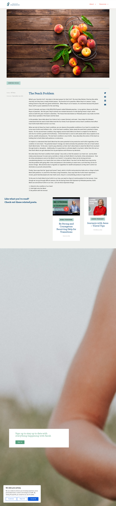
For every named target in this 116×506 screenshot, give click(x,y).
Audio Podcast (98, 219)
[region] (22, 494)
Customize (11, 499)
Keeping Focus (13, 83)
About (92, 4)
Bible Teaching (66, 219)
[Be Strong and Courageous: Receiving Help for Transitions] (66, 206)
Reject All (22, 499)
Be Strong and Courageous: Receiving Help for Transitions (66, 227)
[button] (105, 93)
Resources (102, 4)
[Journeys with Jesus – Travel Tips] (97, 206)
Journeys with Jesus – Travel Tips (97, 224)
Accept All (33, 499)
